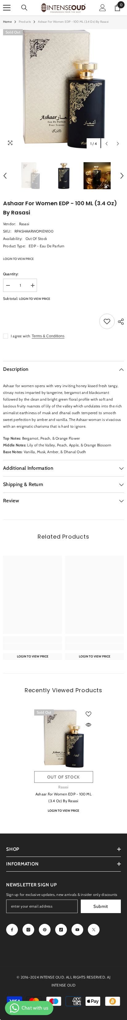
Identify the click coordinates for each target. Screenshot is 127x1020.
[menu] (6, 7)
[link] (32, 646)
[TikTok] (61, 930)
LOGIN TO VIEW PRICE (18, 259)
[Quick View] (88, 724)
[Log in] (102, 7)
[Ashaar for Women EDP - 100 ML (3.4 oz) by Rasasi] (63, 738)
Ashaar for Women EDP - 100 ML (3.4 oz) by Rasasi (63, 797)
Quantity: (10, 274)
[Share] (119, 321)
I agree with (20, 336)
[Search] (24, 7)
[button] (106, 143)
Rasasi (24, 224)
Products (25, 22)
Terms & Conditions (48, 336)
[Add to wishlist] (107, 321)
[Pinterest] (45, 930)
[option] (63, 89)
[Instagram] (28, 930)
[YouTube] (77, 930)
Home (7, 22)
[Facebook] (12, 930)
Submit (100, 906)
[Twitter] (94, 930)
